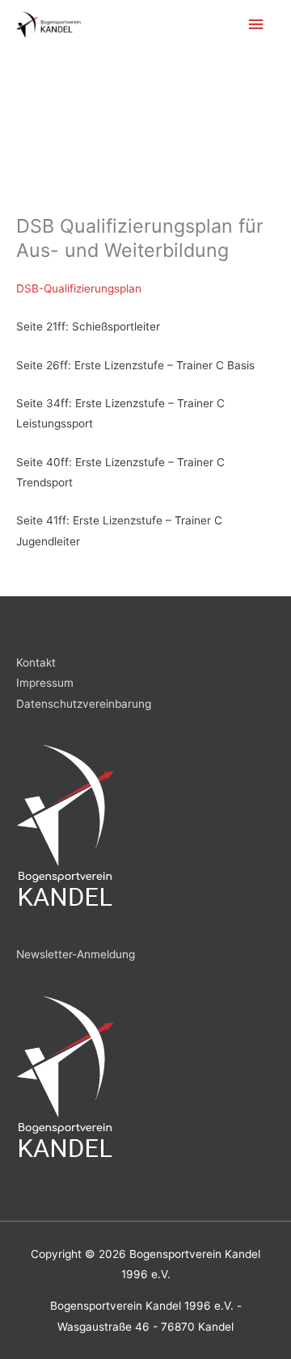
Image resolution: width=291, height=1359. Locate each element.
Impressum (45, 682)
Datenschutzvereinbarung (83, 703)
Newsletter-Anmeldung (75, 954)
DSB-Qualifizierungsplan (78, 288)
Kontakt (36, 662)
